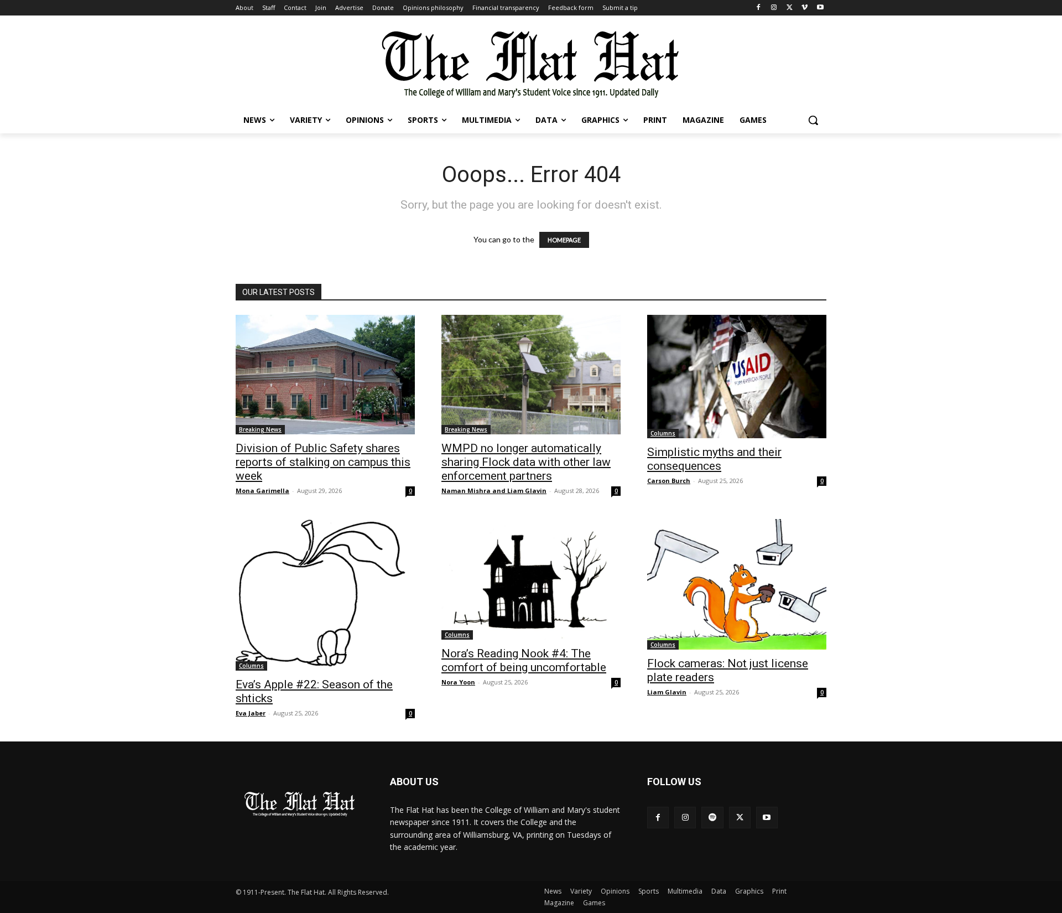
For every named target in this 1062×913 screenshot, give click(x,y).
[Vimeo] (804, 8)
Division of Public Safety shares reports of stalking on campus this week (323, 462)
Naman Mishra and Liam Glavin (493, 490)
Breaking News (260, 429)
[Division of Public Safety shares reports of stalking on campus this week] (325, 374)
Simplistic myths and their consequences (714, 459)
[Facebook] (758, 8)
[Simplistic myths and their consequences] (736, 376)
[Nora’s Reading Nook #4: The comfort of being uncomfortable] (531, 579)
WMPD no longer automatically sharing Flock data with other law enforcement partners (526, 462)
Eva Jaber (251, 713)
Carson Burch (668, 480)
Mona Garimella (262, 490)
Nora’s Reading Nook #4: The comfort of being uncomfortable (523, 660)
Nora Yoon (458, 682)
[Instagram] (774, 8)
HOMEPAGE (564, 239)
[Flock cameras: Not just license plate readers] (736, 584)
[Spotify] (712, 817)
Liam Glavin (666, 692)
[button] (813, 120)
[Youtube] (820, 8)
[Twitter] (789, 8)
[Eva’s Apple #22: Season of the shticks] (325, 595)
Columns (662, 433)
